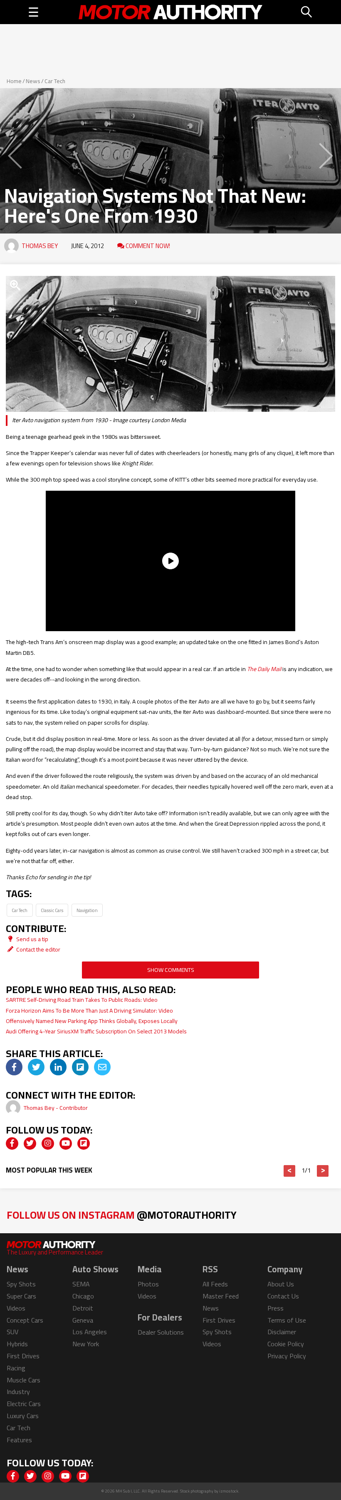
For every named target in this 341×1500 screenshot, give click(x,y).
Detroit (82, 1308)
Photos (148, 1284)
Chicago (83, 1296)
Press (275, 1308)
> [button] (323, 1171)
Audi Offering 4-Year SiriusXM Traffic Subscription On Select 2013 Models (96, 1031)
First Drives (23, 1356)
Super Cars (21, 1296)
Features (19, 1440)
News (33, 81)
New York (85, 1344)
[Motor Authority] (170, 12)
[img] (14, 1067)
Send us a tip (31, 939)
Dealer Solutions (161, 1332)
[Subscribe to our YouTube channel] (65, 1143)
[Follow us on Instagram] (48, 1143)
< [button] (289, 1171)
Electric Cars (24, 1403)
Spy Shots (21, 1284)
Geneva (82, 1320)
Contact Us (283, 1296)
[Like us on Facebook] (12, 1143)
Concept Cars (25, 1320)
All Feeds (215, 1284)
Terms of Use (286, 1320)
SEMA (81, 1284)
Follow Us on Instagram (122, 1215)
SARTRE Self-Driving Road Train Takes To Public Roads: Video (82, 999)
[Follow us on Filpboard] (83, 1143)
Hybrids (17, 1344)
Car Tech (54, 81)
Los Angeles (89, 1331)
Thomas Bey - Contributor (56, 1107)
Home (14, 81)
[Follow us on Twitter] (30, 1143)
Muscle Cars (23, 1380)
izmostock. (229, 1491)
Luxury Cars (23, 1415)
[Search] (307, 12)
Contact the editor (37, 949)
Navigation (87, 910)
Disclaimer (281, 1331)
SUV (12, 1331)
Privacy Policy (286, 1356)
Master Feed (221, 1296)
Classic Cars (52, 910)
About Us (280, 1284)
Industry (18, 1391)
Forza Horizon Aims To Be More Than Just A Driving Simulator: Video (89, 1010)
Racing (16, 1368)
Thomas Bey (40, 246)
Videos (16, 1308)
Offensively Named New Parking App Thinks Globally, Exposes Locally (92, 1021)
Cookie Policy (285, 1344)
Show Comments (170, 969)
